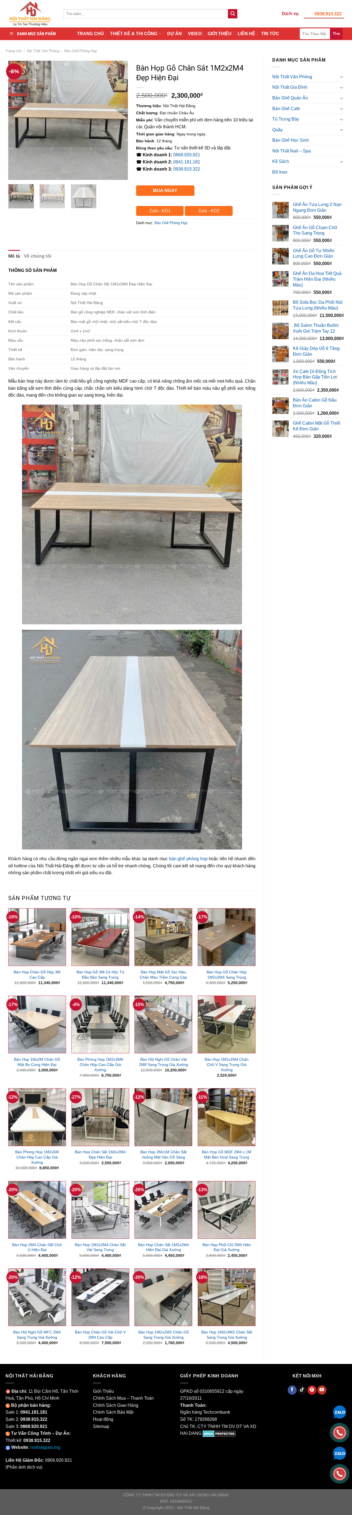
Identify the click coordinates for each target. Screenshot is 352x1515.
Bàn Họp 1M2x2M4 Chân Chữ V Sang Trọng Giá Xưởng (227, 1064)
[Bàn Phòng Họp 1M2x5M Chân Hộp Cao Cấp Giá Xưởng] (37, 1117)
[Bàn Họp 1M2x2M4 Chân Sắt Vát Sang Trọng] (100, 1210)
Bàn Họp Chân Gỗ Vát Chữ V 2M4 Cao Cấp (100, 1334)
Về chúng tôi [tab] (37, 256)
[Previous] (18, 120)
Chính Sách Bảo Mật (113, 1412)
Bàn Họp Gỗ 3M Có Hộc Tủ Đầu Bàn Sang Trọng (100, 974)
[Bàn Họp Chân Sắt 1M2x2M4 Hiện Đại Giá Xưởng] (163, 1210)
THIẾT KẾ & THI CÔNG (133, 33)
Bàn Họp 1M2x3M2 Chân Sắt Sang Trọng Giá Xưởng (226, 1334)
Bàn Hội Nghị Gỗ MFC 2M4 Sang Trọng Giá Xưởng (37, 1334)
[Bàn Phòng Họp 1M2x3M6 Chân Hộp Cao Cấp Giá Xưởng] (100, 1024)
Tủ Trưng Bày (285, 119)
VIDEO (195, 33)
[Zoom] (15, 173)
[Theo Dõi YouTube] (321, 1390)
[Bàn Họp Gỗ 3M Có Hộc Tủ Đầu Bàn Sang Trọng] (100, 937)
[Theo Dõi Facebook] (292, 1390)
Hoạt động (103, 1419)
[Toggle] (341, 76)
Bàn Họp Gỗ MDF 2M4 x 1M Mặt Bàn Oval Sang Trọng (226, 1154)
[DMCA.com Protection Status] (219, 1433)
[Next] (118, 120)
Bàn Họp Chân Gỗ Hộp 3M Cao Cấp (37, 974)
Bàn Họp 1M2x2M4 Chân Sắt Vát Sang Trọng (100, 1247)
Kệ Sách (280, 161)
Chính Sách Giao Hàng (115, 1405)
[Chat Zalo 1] (339, 1411)
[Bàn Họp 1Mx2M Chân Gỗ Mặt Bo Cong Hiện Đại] (37, 1024)
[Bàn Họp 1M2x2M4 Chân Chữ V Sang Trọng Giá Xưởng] (226, 1024)
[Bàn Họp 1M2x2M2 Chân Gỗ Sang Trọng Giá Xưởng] (163, 1297)
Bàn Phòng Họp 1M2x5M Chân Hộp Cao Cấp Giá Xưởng (37, 1157)
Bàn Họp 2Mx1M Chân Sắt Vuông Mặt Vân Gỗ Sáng (163, 1154)
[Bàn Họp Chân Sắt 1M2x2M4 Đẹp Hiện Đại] (100, 1117)
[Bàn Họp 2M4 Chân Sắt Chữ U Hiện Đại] (37, 1210)
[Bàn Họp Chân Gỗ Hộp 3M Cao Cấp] (37, 937)
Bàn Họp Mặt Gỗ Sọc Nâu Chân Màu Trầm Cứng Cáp (163, 974)
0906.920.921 (58, 1460)
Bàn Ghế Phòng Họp (80, 51)
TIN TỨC (270, 33)
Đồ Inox (279, 172)
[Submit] (232, 13)
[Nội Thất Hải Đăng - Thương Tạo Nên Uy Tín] (30, 13)
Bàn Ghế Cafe (286, 108)
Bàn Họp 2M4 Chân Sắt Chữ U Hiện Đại (37, 1247)
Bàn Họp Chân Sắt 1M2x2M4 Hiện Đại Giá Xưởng (163, 1247)
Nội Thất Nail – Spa (291, 151)
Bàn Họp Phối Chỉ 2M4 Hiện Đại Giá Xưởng (226, 1247)
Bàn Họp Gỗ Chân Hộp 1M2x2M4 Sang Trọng (227, 974)
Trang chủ (13, 51)
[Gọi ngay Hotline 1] (339, 1432)
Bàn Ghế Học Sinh (290, 140)
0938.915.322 (328, 14)
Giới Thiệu (103, 1391)
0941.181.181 (186, 162)
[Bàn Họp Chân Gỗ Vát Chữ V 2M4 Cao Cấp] (100, 1297)
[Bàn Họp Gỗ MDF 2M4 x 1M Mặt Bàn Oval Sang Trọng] (226, 1117)
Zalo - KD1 (159, 210)
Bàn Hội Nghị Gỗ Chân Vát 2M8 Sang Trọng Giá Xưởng (163, 1062)
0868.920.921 (186, 154)
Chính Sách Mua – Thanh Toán (123, 1398)
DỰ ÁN (174, 33)
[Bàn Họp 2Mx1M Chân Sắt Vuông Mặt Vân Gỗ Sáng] (163, 1117)
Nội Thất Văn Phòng (43, 51)
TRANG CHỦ (90, 33)
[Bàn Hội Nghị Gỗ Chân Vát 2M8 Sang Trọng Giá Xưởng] (163, 1024)
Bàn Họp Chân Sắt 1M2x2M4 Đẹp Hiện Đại (100, 1154)
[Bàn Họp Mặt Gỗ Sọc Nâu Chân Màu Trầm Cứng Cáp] (163, 937)
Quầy (277, 129)
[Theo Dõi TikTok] (302, 1390)
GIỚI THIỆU (220, 33)
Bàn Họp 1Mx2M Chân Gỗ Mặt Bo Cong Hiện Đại (37, 1062)
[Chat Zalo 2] (339, 1452)
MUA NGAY (165, 190)
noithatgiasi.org (45, 1447)
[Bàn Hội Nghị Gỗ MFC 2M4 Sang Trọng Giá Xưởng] (37, 1297)
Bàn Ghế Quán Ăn (290, 98)
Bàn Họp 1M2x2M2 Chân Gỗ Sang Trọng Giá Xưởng (163, 1334)
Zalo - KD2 (208, 210)
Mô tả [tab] (14, 256)
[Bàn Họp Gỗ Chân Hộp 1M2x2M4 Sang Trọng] (226, 937)
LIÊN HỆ (246, 33)
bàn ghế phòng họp (188, 858)
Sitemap (101, 1426)
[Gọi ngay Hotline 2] (339, 1473)
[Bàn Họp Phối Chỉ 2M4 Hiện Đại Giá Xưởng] (226, 1210)
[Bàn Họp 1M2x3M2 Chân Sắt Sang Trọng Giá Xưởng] (226, 1297)
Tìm (336, 33)
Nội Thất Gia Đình (289, 87)
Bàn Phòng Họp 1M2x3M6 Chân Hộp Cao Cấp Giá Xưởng (100, 1064)
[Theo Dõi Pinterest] (312, 1390)
